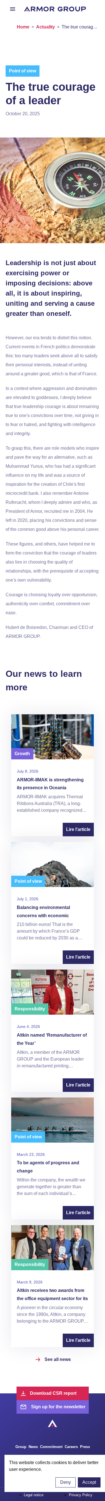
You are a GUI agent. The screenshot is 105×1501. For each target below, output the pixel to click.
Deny (65, 1482)
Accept (89, 1482)
